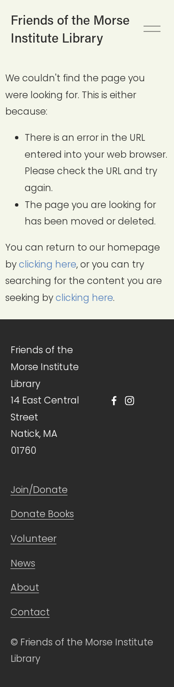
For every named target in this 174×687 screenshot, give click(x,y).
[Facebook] (114, 400)
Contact (30, 612)
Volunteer (34, 538)
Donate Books (42, 514)
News (23, 563)
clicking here (47, 264)
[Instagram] (129, 400)
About (25, 587)
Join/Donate (39, 489)
